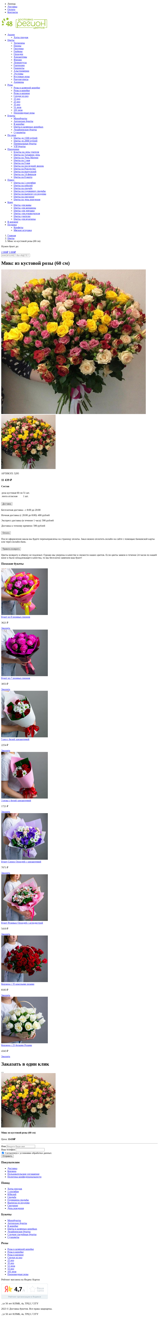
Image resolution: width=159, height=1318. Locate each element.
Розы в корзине (22, 93)
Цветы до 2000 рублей (25, 140)
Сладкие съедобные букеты (21, 1234)
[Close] (2, 1072)
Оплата (11, 9)
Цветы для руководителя (27, 213)
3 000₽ (12, 252)
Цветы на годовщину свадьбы (30, 191)
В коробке (19, 124)
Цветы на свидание (24, 196)
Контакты (12, 12)
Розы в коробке (22, 90)
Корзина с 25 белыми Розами (16, 1045)
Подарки (12, 224)
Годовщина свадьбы (18, 1200)
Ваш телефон (8, 1149)
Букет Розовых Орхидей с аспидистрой (22, 923)
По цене (11, 135)
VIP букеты (20, 146)
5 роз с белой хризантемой (15, 739)
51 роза (17, 107)
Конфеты (18, 227)
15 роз (17, 99)
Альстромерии (21, 71)
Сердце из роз (21, 96)
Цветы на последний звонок (29, 166)
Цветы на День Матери (26, 157)
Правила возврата (11, 549)
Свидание (12, 1205)
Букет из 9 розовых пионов (15, 617)
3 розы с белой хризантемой (16, 800)
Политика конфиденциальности (24, 1176)
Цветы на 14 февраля (25, 174)
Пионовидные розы (24, 113)
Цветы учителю (22, 216)
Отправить (7, 1156)
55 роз (10, 1268)
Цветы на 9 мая (22, 163)
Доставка (12, 6)
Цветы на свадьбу (23, 188)
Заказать (5, 628)
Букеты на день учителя (26, 152)
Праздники (13, 149)
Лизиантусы (20, 62)
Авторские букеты (23, 121)
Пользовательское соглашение (23, 1174)
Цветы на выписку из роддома (30, 194)
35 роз (17, 104)
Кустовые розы (22, 76)
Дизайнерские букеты (25, 129)
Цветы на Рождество (25, 168)
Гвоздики (19, 48)
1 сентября (13, 1191)
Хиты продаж (21, 37)
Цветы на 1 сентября (25, 182)
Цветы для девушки (24, 210)
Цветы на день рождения (27, 199)
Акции (11, 34)
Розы (10, 85)
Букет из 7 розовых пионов (15, 678)
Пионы (17, 45)
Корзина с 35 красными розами (17, 984)
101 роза (18, 110)
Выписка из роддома (18, 1202)
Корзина (11, 1171)
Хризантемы (20, 57)
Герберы (18, 51)
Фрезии (18, 59)
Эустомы (18, 73)
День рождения (15, 1208)
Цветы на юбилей (23, 185)
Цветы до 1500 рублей (25, 138)
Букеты (11, 115)
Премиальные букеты (25, 143)
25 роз (17, 101)
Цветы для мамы (22, 205)
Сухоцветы (19, 132)
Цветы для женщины (25, 208)
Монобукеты (20, 118)
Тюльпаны (19, 43)
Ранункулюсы (21, 79)
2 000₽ (4, 252)
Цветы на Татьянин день (27, 154)
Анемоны (19, 82)
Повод (10, 180)
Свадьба (11, 1197)
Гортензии (19, 65)
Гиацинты (19, 68)
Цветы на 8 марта (23, 177)
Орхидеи (18, 54)
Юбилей (11, 1194)
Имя (3, 1146)
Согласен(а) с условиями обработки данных (28, 1153)
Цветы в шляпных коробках (28, 126)
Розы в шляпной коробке (27, 87)
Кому (10, 202)
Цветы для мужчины (25, 219)
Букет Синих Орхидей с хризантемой (21, 861)
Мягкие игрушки (23, 230)
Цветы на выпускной (25, 171)
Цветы (10, 40)
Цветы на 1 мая (22, 160)
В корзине (12, 222)
